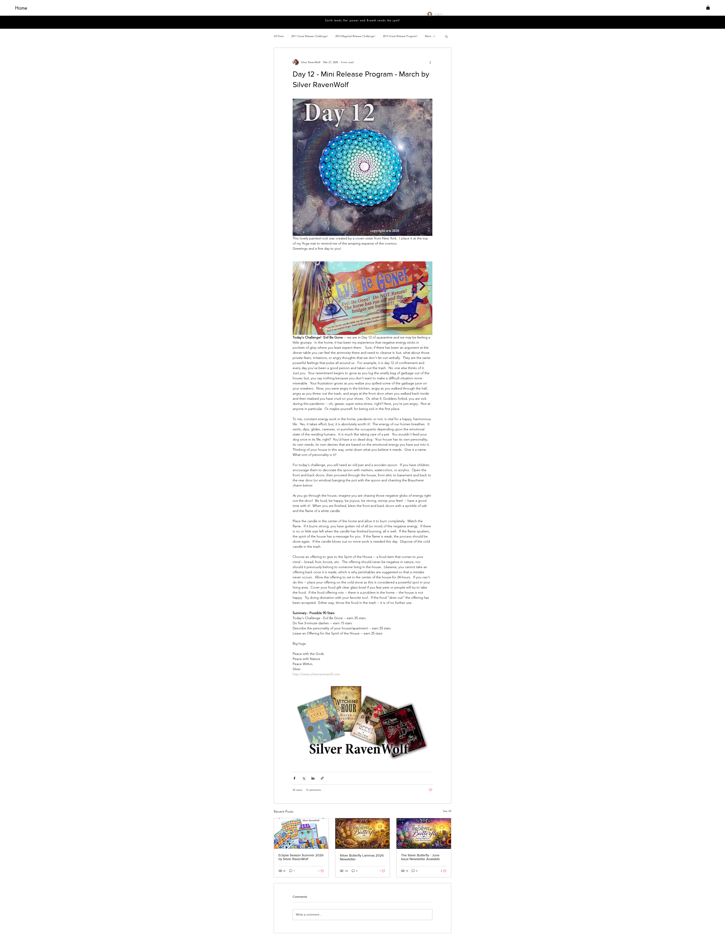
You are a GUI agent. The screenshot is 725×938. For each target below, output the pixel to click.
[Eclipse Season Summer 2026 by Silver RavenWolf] (301, 833)
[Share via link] (322, 778)
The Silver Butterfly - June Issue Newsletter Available (420, 857)
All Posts (279, 36)
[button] (708, 7)
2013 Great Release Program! (400, 36)
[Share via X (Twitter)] (303, 778)
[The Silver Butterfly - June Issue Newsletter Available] (423, 833)
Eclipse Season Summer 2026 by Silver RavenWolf (301, 857)
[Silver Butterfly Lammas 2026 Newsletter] (362, 833)
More (428, 36)
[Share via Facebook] (294, 778)
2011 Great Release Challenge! (309, 36)
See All (447, 811)
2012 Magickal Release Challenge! (355, 36)
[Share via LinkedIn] (313, 778)
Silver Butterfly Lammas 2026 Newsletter (362, 857)
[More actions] (430, 62)
